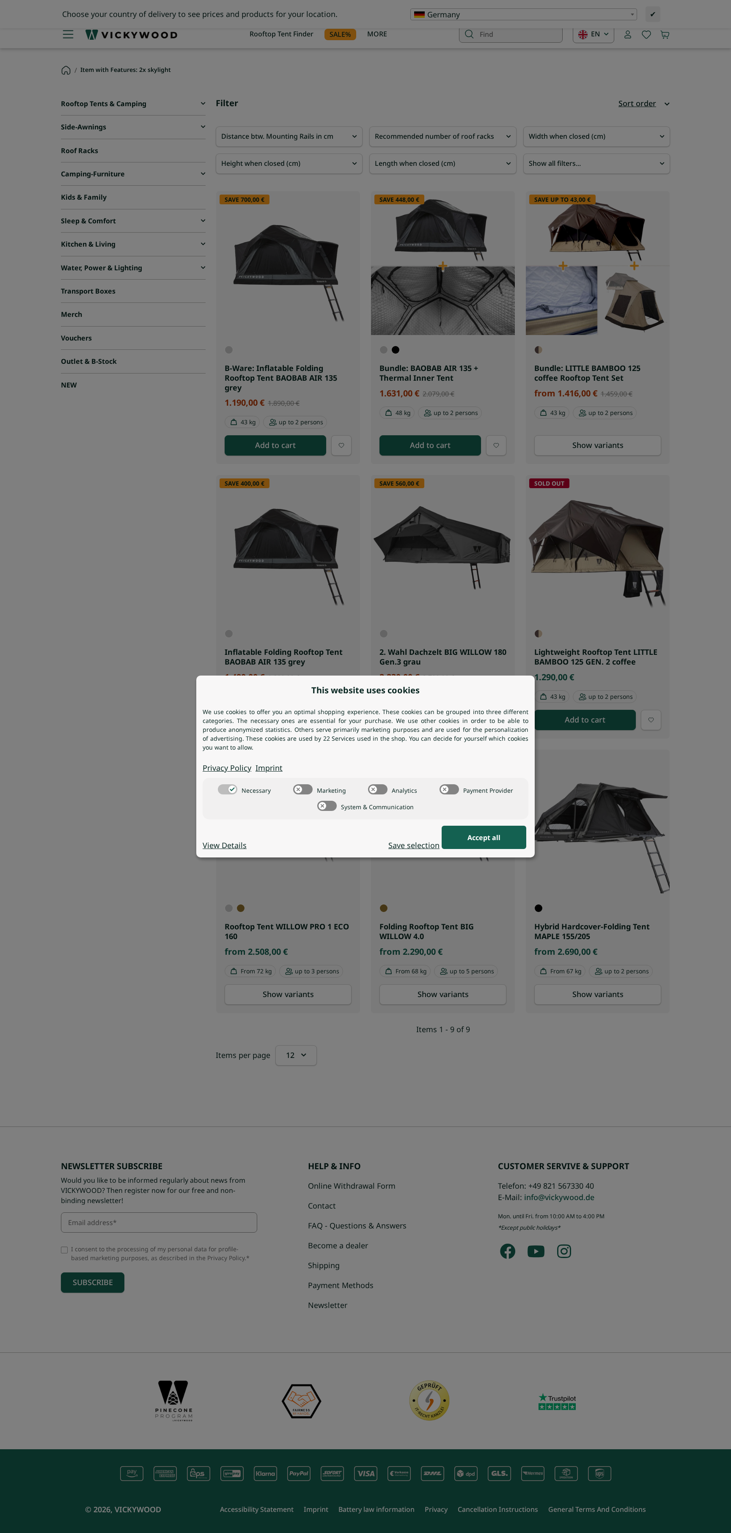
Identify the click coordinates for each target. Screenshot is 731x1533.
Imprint (269, 768)
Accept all (483, 837)
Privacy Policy (227, 768)
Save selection (414, 845)
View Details (225, 845)
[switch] (227, 789)
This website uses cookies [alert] (365, 690)
